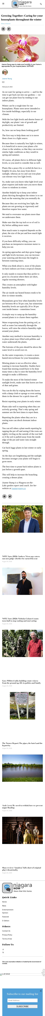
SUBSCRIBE (22, 1006)
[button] (3, 29)
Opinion (5, 913)
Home (4, 902)
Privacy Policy (7, 935)
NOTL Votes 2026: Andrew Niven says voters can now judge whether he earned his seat (21, 557)
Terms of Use (7, 939)
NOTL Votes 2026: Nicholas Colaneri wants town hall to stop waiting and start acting (20, 619)
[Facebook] (3, 949)
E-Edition (5, 921)
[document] (22, 1002)
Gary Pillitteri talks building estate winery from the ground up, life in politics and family (21, 681)
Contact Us (6, 931)
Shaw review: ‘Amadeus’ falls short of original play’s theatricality (21, 868)
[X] (3, 952)
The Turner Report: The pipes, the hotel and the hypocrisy (22, 744)
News (4, 906)
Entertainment (7, 910)
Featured (5, 917)
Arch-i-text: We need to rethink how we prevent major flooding (22, 806)
